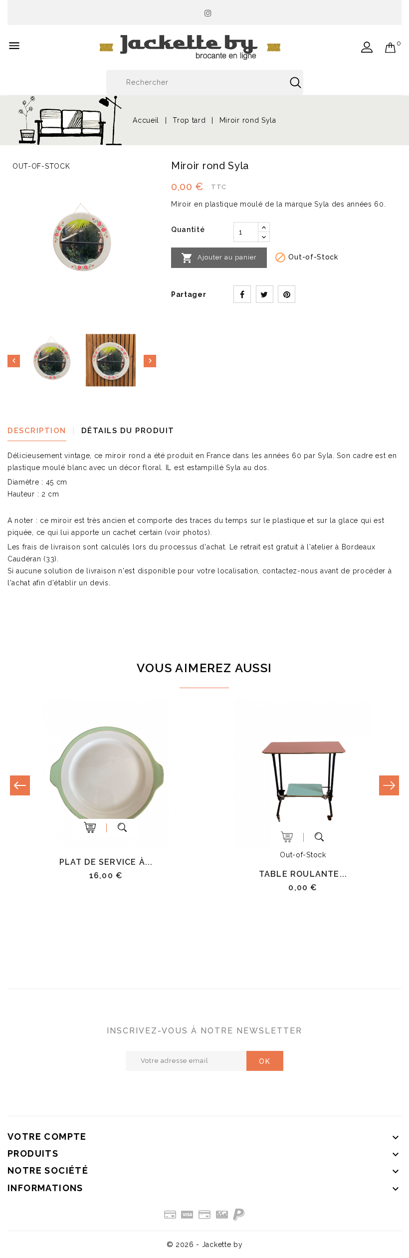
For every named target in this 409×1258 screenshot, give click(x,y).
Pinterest (286, 294)
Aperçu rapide (122, 827)
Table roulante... (303, 874)
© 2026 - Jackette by (205, 1245)
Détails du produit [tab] (128, 430)
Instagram (208, 10)
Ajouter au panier (219, 258)
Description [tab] (36, 430)
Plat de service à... (106, 862)
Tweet (264, 294)
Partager (242, 294)
